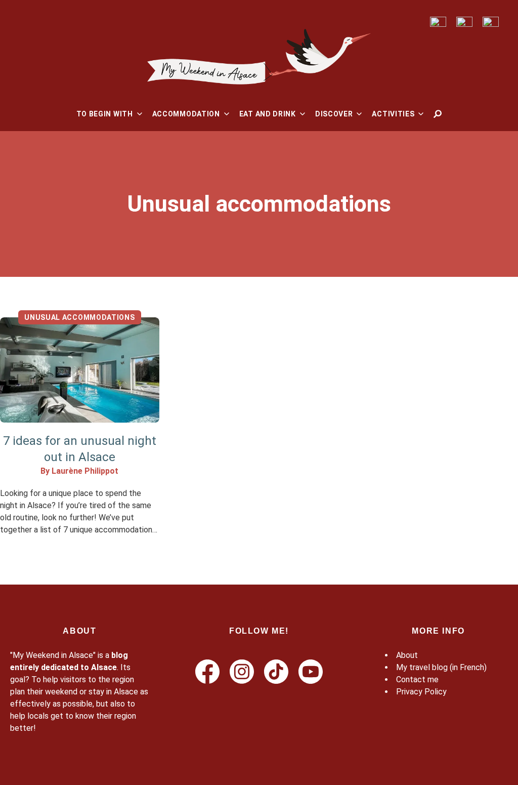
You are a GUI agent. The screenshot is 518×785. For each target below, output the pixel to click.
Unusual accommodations (79, 317)
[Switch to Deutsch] (464, 22)
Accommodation (186, 114)
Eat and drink (267, 114)
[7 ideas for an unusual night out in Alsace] (79, 370)
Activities (393, 114)
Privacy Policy (421, 691)
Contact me (417, 679)
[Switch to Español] (491, 22)
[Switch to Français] (438, 22)
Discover (334, 114)
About (407, 655)
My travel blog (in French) (441, 667)
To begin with (104, 114)
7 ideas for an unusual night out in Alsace (79, 449)
